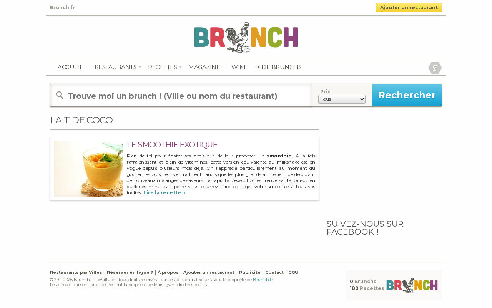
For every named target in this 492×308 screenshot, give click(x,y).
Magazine (204, 67)
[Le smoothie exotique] (88, 169)
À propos (168, 272)
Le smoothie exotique (172, 144)
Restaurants (116, 67)
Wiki (238, 67)
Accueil (70, 67)
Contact (274, 272)
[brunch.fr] (246, 37)
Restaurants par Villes (76, 272)
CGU (293, 272)
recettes (162, 67)
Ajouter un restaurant (409, 7)
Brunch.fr (263, 279)
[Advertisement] (384, 162)
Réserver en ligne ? (130, 272)
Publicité (250, 272)
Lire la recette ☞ (164, 192)
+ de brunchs (279, 67)
